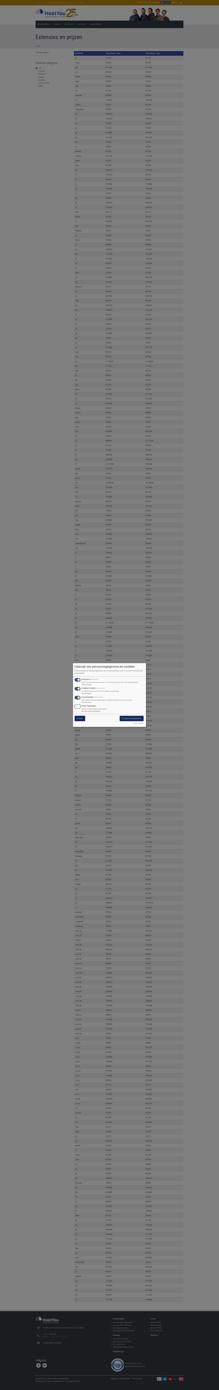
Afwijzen (80, 718)
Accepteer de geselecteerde (131, 718)
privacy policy (80, 673)
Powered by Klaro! (138, 723)
